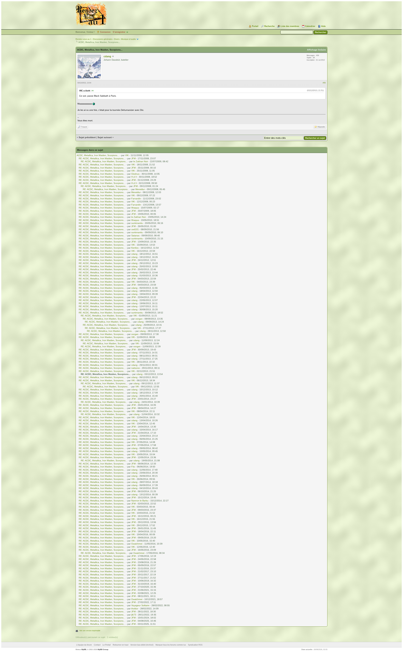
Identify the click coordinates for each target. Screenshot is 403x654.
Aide (323, 26)
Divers (116, 39)
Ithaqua (135, 207)
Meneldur (140, 189)
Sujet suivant (105, 137)
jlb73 (133, 614)
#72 (324, 83)
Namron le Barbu (139, 500)
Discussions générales (102, 39)
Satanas (135, 235)
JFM (133, 158)
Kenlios (135, 248)
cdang (107, 56)
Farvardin (136, 198)
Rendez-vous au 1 (83, 39)
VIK (127, 155)
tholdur (134, 608)
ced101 (135, 229)
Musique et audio (128, 39)
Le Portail (106, 645)
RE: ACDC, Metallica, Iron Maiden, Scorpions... (102, 158)
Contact (97, 645)
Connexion (105, 32)
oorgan (138, 318)
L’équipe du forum (84, 645)
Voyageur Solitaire (140, 605)
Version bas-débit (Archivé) (141, 645)
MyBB (83, 649)
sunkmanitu (137, 223)
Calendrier (310, 26)
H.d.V (134, 177)
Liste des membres (290, 26)
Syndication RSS (195, 645)
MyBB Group (103, 649)
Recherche (269, 26)
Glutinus (135, 174)
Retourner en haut (120, 645)
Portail (255, 26)
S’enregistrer (119, 32)
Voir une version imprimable (89, 631)
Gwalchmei (136, 543)
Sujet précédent (87, 137)
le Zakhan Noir (140, 161)
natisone (135, 368)
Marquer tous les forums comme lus (171, 645)
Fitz (133, 466)
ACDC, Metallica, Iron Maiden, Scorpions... (98, 155)
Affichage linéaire (316, 49)
